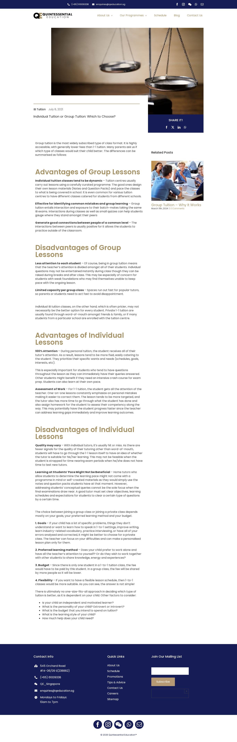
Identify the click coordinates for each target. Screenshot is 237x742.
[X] (173, 126)
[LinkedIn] (179, 126)
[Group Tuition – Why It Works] (177, 163)
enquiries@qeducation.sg (57, 691)
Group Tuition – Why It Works (176, 204)
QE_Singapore (50, 684)
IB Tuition (39, 109)
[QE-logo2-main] (52, 14)
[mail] (202, 4)
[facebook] (177, 4)
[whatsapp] (196, 4)
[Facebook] (166, 126)
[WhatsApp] (185, 126)
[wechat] (189, 4)
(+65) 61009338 (50, 677)
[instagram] (183, 4)
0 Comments (177, 208)
